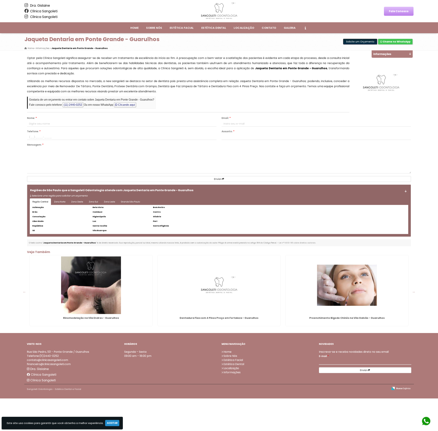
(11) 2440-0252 (73, 104)
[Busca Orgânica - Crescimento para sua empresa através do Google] (400, 388)
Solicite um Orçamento (360, 41)
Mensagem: (35, 144)
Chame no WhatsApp (396, 41)
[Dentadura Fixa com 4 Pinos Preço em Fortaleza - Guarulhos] (219, 285)
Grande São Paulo (130, 201)
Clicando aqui (126, 104)
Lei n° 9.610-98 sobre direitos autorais (297, 242)
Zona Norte (59, 201)
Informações (232, 372)
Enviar (218, 179)
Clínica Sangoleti (43, 11)
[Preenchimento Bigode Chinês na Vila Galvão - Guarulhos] (347, 285)
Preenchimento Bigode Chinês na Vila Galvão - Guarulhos (347, 318)
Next (413, 291)
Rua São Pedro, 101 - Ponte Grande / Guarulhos (58, 352)
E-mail (324, 356)
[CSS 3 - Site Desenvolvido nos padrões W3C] (373, 388)
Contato (269, 28)
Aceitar (112, 423)
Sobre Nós (154, 28)
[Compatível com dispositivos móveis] (385, 388)
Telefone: (34, 131)
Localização (244, 28)
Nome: (32, 118)
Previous (24, 291)
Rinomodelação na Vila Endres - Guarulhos (91, 318)
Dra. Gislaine (39, 5)
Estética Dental (213, 28)
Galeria (289, 28)
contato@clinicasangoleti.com (47, 360)
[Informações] (305, 27)
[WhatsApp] (429, 421)
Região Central (40, 201)
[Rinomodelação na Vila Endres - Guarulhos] (91, 285)
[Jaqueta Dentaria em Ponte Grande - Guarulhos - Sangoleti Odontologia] (219, 11)
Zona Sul (93, 201)
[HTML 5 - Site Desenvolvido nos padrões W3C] (361, 388)
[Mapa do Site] (352, 388)
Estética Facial (182, 28)
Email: (226, 118)
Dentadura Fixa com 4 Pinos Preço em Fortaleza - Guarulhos (219, 318)
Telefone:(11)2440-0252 (43, 356)
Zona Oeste (77, 201)
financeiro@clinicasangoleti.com (49, 364)
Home (134, 28)
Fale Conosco (399, 11)
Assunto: (228, 131)
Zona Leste (109, 201)
